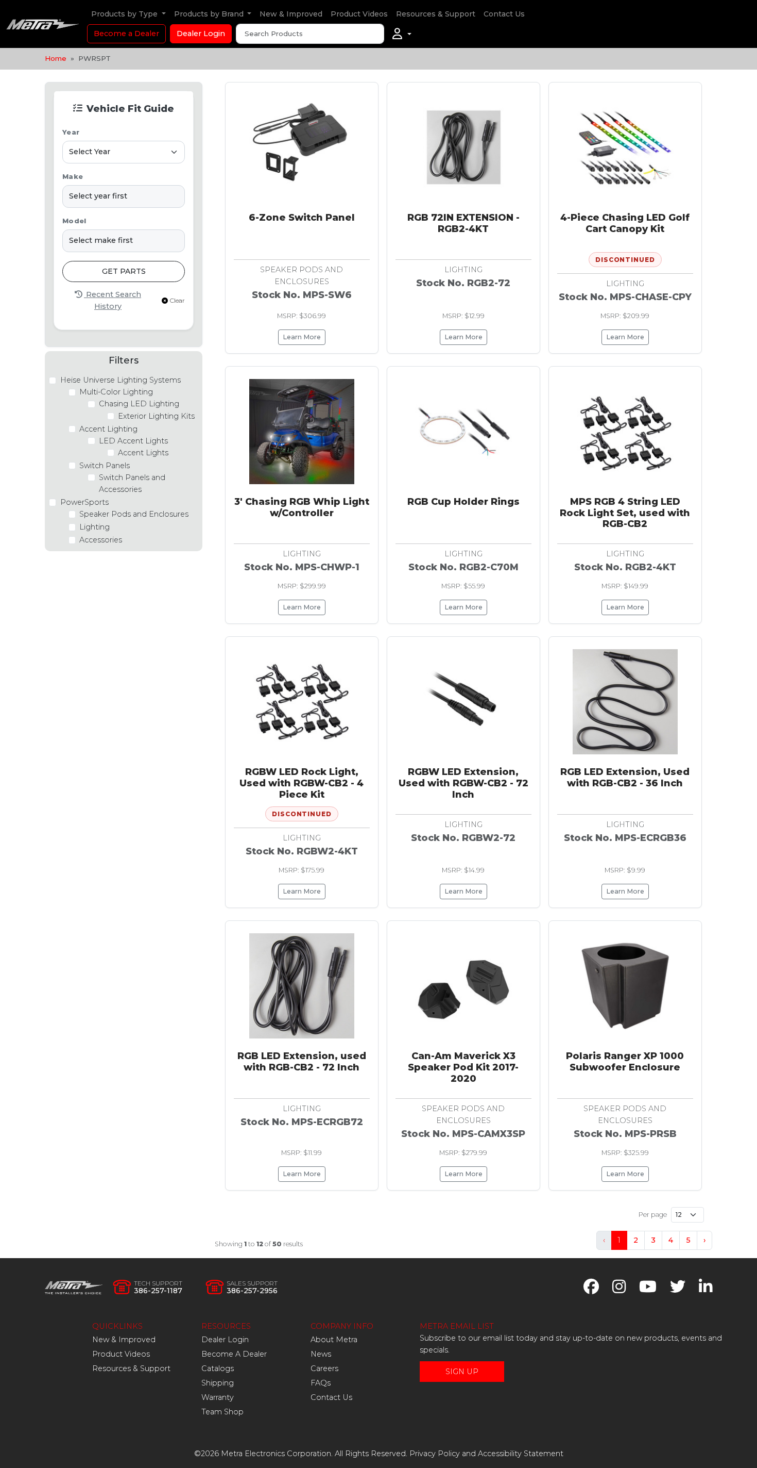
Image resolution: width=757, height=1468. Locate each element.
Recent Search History (112, 300)
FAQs (321, 1383)
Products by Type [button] (125, 14)
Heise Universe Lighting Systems (120, 380)
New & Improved (291, 14)
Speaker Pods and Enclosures (133, 514)
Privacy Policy (434, 1453)
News (321, 1354)
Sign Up (461, 1371)
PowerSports (84, 502)
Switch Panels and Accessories (132, 483)
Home (55, 58)
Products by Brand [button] (210, 14)
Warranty (217, 1397)
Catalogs (217, 1368)
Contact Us (504, 14)
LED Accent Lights (133, 441)
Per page (653, 1214)
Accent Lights (143, 452)
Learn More (302, 337)
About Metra (334, 1339)
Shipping (217, 1383)
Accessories (100, 540)
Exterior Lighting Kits (156, 416)
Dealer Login (201, 33)
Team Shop (222, 1411)
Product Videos (359, 14)
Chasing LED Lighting (139, 403)
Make (72, 176)
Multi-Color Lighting (116, 392)
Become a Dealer (126, 33)
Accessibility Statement (520, 1453)
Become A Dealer (234, 1354)
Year (70, 132)
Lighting (94, 527)
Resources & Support (435, 14)
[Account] (401, 34)
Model (74, 221)
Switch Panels (104, 465)
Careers (324, 1368)
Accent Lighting (108, 429)
